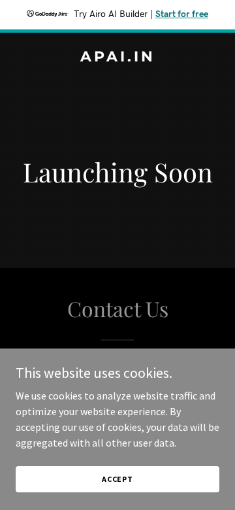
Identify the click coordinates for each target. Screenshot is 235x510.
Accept (117, 479)
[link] (117, 57)
